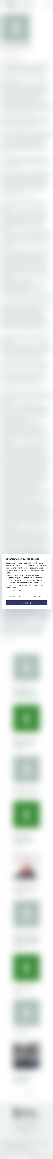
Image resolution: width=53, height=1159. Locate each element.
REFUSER (37, 596)
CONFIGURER (15, 596)
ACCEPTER (26, 603)
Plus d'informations (14, 590)
